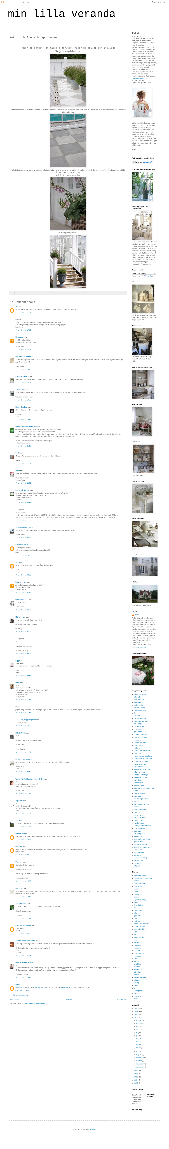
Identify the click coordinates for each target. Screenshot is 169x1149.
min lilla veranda (62, 14)
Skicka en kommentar (20, 995)
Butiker (136, 889)
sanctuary (137, 831)
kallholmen (138, 780)
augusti (139, 1055)
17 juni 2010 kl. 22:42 (23, 538)
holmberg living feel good (143, 759)
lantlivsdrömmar (139, 793)
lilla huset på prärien (141, 799)
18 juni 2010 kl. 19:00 (23, 726)
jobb (135, 932)
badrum (137, 881)
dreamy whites (139, 726)
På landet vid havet (22, 759)
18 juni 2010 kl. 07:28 (23, 592)
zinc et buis (138, 863)
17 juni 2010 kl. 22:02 (23, 483)
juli (137, 1051)
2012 (136, 1074)
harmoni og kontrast (141, 743)
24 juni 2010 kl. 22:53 (23, 956)
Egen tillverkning (140, 900)
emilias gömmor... (22, 599)
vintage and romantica (142, 847)
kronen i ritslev (139, 937)
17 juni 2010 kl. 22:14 (23, 503)
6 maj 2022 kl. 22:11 (22, 990)
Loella (17, 453)
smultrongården (139, 834)
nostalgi (137, 951)
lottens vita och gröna (141, 804)
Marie (17, 470)
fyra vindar (138, 732)
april (138, 1030)
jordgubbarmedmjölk (141, 775)
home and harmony (141, 761)
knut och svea (139, 785)
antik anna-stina (139, 700)
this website (19, 987)
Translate (149, 276)
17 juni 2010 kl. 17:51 (23, 312)
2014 (136, 1080)
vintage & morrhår (140, 844)
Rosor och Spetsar (22, 490)
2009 (136, 1015)
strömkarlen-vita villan (142, 839)
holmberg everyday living (143, 756)
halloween (138, 921)
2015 (136, 1083)
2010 (136, 1018)
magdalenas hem (140, 810)
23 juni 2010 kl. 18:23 (23, 896)
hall (135, 918)
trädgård (137, 980)
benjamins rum (139, 884)
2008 (136, 1012)
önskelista (137, 996)
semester (137, 959)
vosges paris (138, 860)
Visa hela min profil (139, 647)
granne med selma (140, 734)
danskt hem (138, 894)
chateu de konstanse (141, 721)
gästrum (137, 913)
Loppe (17, 661)
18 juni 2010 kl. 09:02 (23, 654)
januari (139, 1020)
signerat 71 (19, 801)
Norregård (19, 337)
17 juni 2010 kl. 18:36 (23, 350)
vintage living (139, 850)
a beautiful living (140, 694)
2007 (136, 1009)
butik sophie (138, 886)
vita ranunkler (139, 852)
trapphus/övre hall (140, 977)
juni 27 (138, 1048)
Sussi (17, 562)
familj (136, 902)
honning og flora (140, 764)
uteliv (136, 985)
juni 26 (138, 1045)
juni (137, 1036)
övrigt (136, 999)
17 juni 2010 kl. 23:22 (23, 555)
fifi (135, 908)
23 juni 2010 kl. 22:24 (23, 918)
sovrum (136, 961)
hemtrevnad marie (22, 545)
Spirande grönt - (21, 903)
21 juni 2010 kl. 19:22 (23, 840)
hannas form (138, 740)
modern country (139, 820)
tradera (136, 975)
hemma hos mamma (141, 924)
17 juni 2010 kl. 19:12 (23, 420)
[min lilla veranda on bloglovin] (142, 163)
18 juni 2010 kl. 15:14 (23, 700)
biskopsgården (139, 708)
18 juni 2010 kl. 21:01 (23, 752)
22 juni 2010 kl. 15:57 (23, 881)
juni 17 (138, 1042)
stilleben (137, 967)
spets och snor (139, 836)
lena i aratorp (139, 796)
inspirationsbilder (140, 929)
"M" (16, 306)
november (140, 1064)
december (140, 1067)
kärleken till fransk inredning (144, 788)
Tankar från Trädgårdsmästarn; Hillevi (29, 779)
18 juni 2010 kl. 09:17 (23, 676)
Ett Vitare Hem (20, 582)
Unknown (18, 847)
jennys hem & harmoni (142, 769)
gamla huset (138, 910)
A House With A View (23, 527)
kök (135, 940)
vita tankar (137, 855)
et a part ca (138, 729)
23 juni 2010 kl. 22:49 (23, 934)
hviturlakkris (138, 767)
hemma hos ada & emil (142, 751)
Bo (135, 713)
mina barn (137, 948)
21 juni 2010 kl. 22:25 (23, 855)
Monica (18, 683)
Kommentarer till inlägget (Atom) (33, 1003)
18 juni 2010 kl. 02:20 (23, 575)
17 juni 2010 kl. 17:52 (23, 330)
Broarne (137, 716)
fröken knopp (20, 389)
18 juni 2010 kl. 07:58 (23, 632)
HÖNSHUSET (20, 733)
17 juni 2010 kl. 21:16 (23, 446)
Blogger (93, 1129)
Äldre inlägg (121, 1000)
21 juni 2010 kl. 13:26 (23, 827)
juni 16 (138, 1038)
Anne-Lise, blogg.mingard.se (26, 720)
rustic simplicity (139, 828)
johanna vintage (140, 772)
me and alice (138, 815)
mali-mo (137, 812)
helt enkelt (137, 748)
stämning (137, 972)
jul (135, 934)
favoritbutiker (138, 905)
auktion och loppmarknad (143, 878)
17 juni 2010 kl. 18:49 (23, 382)
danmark (137, 892)
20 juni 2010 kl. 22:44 (23, 813)
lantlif (136, 791)
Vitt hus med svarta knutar (25, 941)
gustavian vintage (140, 737)
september (140, 1058)
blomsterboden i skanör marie (26, 427)
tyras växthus (138, 842)
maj (137, 1033)
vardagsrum (138, 991)
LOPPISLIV (19, 888)
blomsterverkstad (140, 710)
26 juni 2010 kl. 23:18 (23, 977)
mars (138, 1027)
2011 (136, 1071)
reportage (137, 956)
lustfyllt (136, 807)
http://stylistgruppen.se (140, 78)
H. (16, 707)
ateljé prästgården (140, 875)
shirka (17, 984)
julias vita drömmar (141, 777)
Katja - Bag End (21, 407)
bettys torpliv (138, 705)
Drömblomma (20, 834)
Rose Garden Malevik (23, 925)
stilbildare (137, 964)
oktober (139, 1061)
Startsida (69, 1000)
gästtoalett (137, 916)
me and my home (140, 818)
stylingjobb (138, 969)
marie (137, 615)
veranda (137, 994)
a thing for (137, 697)
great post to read (67, 987)
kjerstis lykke (138, 783)
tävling (136, 983)
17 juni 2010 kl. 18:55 (23, 400)
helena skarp (138, 745)
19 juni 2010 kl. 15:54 (23, 794)
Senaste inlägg (15, 1000)
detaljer (136, 897)
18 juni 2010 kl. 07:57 (23, 610)
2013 (136, 1077)
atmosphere (138, 702)
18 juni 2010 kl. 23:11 (23, 772)
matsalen (137, 945)
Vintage (18, 820)
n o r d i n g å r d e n (22, 376)
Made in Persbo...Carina (24, 963)
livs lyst (136, 802)
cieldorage (138, 724)
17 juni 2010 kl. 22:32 (23, 520)
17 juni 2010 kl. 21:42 (23, 463)
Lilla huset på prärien (23, 357)
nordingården (139, 823)
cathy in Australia (140, 718)
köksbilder (137, 942)
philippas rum (139, 953)
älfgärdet (137, 866)
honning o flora (139, 926)
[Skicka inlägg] (13, 292)
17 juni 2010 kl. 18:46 (23, 369)
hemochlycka (139, 753)
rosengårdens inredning (142, 826)
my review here (40, 987)
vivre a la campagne (141, 858)
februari (139, 1023)
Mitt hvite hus (20, 617)
